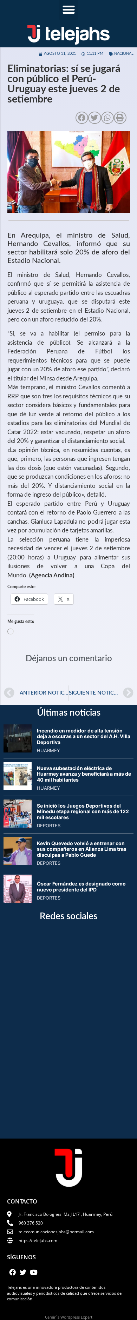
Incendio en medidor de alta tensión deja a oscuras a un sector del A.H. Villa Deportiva (83, 736)
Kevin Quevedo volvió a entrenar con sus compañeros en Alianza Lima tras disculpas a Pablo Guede (81, 849)
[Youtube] (33, 1272)
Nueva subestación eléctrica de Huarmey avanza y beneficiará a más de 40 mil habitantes (84, 774)
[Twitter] (23, 1272)
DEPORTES (48, 825)
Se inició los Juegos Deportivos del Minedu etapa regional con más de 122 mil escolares (83, 812)
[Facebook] (12, 1272)
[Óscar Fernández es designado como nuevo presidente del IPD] (18, 900)
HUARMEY (48, 750)
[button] (68, 10)
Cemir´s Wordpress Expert (68, 1317)
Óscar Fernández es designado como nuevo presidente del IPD (81, 887)
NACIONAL (123, 53)
